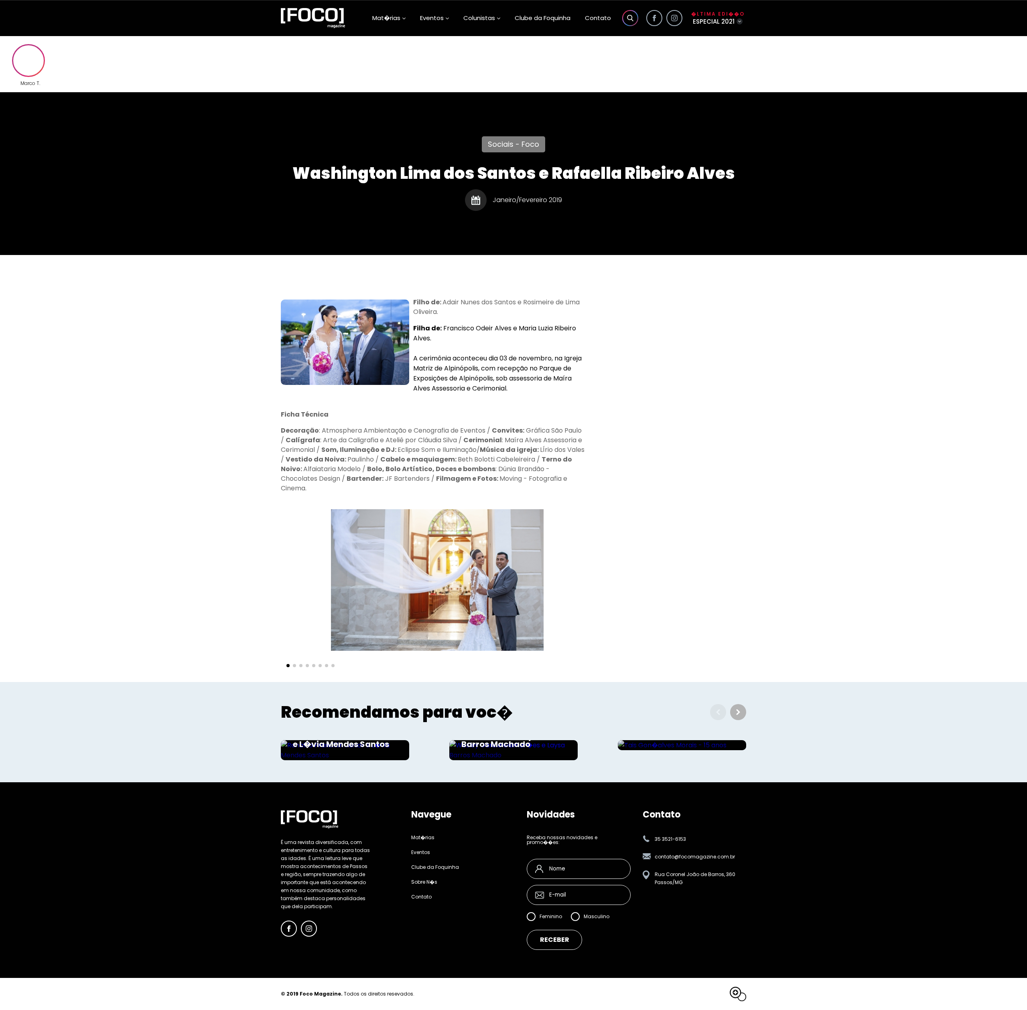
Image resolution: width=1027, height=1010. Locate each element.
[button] (288, 665)
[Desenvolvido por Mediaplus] (738, 994)
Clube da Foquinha (542, 18)
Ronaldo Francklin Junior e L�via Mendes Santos (344, 740)
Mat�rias (422, 837)
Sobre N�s (424, 882)
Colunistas (479, 18)
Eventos (432, 18)
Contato (598, 18)
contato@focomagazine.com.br (695, 856)
